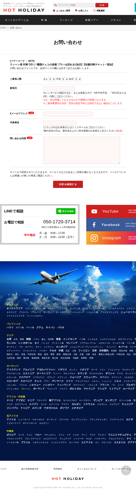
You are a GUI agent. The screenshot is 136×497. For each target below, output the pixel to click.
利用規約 (58, 469)
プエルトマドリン (116, 438)
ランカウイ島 (118, 343)
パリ (113, 385)
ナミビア (25, 408)
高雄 (22, 339)
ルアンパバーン (14, 351)
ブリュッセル (13, 389)
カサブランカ (21, 404)
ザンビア (98, 400)
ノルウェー (35, 384)
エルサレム (102, 404)
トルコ (117, 381)
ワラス (93, 435)
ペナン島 (131, 343)
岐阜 (59, 354)
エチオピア (77, 408)
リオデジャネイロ (40, 442)
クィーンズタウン (35, 316)
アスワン (65, 404)
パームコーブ (78, 312)
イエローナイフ (14, 423)
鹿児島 (26, 358)
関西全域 (67, 354)
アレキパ (102, 435)
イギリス (62, 369)
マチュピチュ (50, 435)
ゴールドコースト (116, 308)
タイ (36, 343)
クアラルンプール (88, 343)
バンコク (45, 343)
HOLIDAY (24, 10)
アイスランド (14, 369)
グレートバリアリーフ (58, 308)
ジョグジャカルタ (108, 339)
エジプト (33, 404)
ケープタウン (85, 400)
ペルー (38, 434)
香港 (58, 339)
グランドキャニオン (98, 419)
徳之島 (55, 358)
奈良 (94, 354)
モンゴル (11, 343)
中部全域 (31, 354)
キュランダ (75, 308)
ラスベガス (64, 419)
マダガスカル (51, 408)
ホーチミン (12, 347)
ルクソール (54, 404)
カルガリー (44, 423)
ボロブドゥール (125, 339)
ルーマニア (129, 388)
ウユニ (30, 435)
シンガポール (25, 343)
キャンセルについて (87, 469)
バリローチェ (100, 438)
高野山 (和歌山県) (106, 354)
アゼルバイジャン (46, 369)
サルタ (89, 438)
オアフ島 (20, 327)
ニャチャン (49, 347)
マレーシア (72, 343)
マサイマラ (42, 400)
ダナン (38, 347)
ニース (121, 385)
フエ (21, 347)
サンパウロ (74, 442)
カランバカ (12, 377)
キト (97, 442)
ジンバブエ (12, 408)
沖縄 (91, 358)
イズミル (23, 385)
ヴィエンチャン (30, 351)
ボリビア (11, 434)
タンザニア (111, 400)
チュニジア (127, 404)
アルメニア (28, 369)
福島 (131, 351)
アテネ (120, 373)
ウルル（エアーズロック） (94, 308)
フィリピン (84, 350)
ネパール (123, 346)
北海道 (114, 351)
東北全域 (123, 351)
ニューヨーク (24, 419)
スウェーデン (91, 377)
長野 (52, 354)
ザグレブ (51, 377)
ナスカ (76, 435)
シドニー (131, 308)
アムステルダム (96, 373)
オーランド (52, 419)
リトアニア (115, 388)
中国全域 (121, 354)
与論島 (76, 358)
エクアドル (87, 442)
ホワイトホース (30, 423)
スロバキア (12, 381)
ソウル (36, 339)
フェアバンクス (117, 419)
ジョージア (75, 377)
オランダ (82, 373)
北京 (68, 351)
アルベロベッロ (14, 373)
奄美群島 (35, 358)
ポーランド (39, 388)
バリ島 (82, 339)
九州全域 (11, 358)
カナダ (129, 419)
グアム (39, 327)
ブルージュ (26, 389)
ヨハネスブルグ (70, 400)
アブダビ (20, 400)
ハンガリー (49, 384)
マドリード (116, 377)
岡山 (129, 354)
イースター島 (13, 442)
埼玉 (17, 354)
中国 (61, 350)
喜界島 (84, 358)
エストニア (28, 373)
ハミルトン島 (92, 312)
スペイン (104, 377)
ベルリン (96, 381)
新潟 (46, 354)
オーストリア (44, 373)
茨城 (23, 354)
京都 (82, 354)
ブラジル (25, 442)
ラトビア (102, 388)
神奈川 (10, 354)
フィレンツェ (114, 369)
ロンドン (73, 369)
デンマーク (58, 381)
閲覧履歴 (101, 10)
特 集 (44, 20)
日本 (94, 350)
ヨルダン (76, 404)
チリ (129, 438)
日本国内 (103, 350)
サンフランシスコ (79, 419)
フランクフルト (82, 381)
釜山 (43, 339)
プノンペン (111, 347)
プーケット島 (58, 343)
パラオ (60, 327)
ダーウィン (48, 312)
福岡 (19, 358)
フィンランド (64, 384)
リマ (69, 435)
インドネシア (70, 339)
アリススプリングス (109, 312)
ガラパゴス (106, 442)
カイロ (44, 404)
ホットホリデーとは (17, 20)
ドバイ (10, 400)
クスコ (61, 435)
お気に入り (83, 10)
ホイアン (29, 347)
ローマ (94, 369)
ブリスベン (24, 312)
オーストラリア (15, 308)
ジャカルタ (93, 339)
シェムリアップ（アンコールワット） (87, 347)
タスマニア (12, 312)
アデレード (36, 312)
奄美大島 (46, 358)
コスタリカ (119, 442)
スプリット (62, 377)
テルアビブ (114, 404)
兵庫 (88, 354)
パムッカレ (12, 385)
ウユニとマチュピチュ (119, 434)
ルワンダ (36, 408)
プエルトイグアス (15, 438)
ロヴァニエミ (79, 385)
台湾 (9, 339)
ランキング (66, 20)
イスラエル (89, 404)
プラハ (47, 381)
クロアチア (25, 377)
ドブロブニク (39, 377)
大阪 (75, 354)
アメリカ (11, 419)
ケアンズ (29, 308)
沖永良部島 (65, 358)
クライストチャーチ (16, 316)
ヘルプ (3, 469)
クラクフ (63, 389)
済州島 (51, 339)
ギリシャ (110, 373)
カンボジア (62, 346)
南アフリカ (55, 400)
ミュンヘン (107, 381)
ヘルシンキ (93, 385)
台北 (16, 339)
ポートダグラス (63, 312)
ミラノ (102, 369)
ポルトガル (75, 388)
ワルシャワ (52, 389)
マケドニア (89, 388)
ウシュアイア (65, 438)
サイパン (50, 327)
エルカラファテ (50, 438)
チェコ (37, 381)
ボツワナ (64, 408)
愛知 (40, 354)
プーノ (84, 435)
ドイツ (69, 381)
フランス (104, 384)
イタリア (84, 369)
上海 (74, 351)
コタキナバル (104, 343)
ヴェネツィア (128, 369)
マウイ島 (30, 327)
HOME (3, 28)
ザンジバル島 (125, 400)
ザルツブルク (69, 373)
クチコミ (116, 20)
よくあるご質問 (63, 10)
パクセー (43, 351)
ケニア (31, 400)
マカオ (52, 350)
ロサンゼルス (38, 419)
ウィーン (57, 373)
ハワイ (10, 327)
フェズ (10, 404)
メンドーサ (79, 438)
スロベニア (26, 381)
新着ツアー (92, 20)
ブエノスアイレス (33, 438)
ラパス (21, 435)
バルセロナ (129, 377)
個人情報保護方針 (30, 469)
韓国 (28, 339)
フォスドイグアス (59, 442)
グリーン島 (40, 308)
